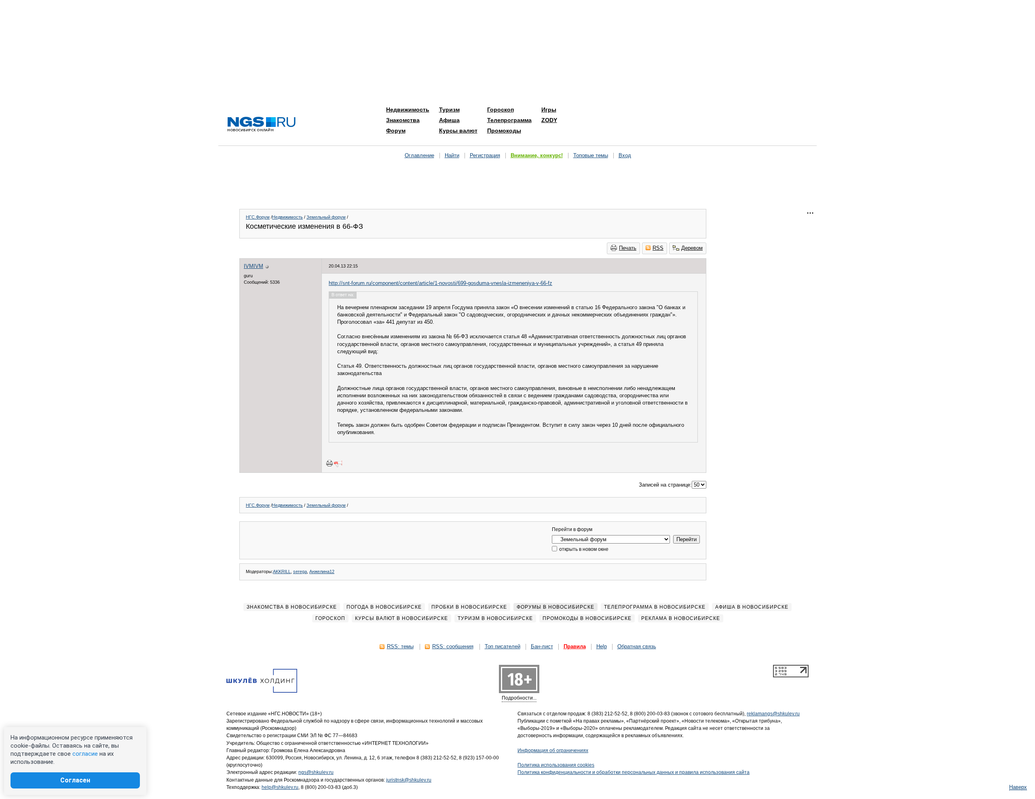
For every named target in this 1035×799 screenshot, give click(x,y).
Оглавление (419, 155)
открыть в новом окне (583, 549)
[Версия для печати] (329, 463)
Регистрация (485, 155)
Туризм (449, 109)
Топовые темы (590, 155)
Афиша (449, 120)
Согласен (75, 780)
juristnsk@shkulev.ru (408, 780)
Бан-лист (542, 646)
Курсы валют (458, 130)
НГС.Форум (258, 217)
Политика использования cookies (556, 765)
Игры (548, 109)
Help (601, 646)
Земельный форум (326, 217)
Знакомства (403, 120)
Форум (396, 130)
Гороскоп (500, 109)
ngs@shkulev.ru (316, 772)
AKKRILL (282, 571)
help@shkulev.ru (280, 787)
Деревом (692, 248)
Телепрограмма (509, 120)
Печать (627, 248)
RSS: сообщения (452, 646)
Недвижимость (407, 109)
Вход (625, 155)
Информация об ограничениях (553, 750)
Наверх (1018, 787)
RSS (658, 248)
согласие (85, 753)
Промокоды (504, 130)
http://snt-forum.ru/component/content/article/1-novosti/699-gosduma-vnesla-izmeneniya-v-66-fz (440, 283)
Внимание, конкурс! (537, 155)
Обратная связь (636, 646)
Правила (575, 646)
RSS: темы (400, 646)
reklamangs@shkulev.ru (773, 714)
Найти (452, 155)
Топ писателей (502, 646)
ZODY (549, 120)
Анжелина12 (321, 571)
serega (300, 571)
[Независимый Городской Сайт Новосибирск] (262, 125)
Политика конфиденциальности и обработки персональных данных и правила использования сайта (634, 772)
